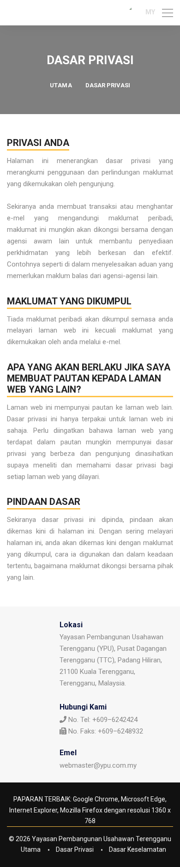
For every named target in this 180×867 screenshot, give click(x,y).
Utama (31, 849)
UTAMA (61, 85)
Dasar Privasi (75, 849)
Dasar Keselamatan (137, 849)
